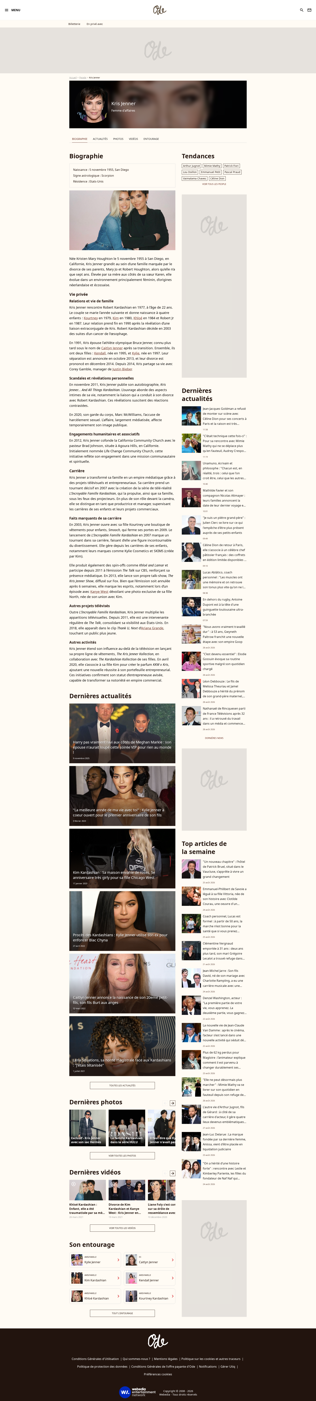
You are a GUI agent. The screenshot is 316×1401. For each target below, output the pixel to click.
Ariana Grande (152, 628)
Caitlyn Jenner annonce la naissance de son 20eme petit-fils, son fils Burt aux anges (120, 1000)
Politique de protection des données (102, 1367)
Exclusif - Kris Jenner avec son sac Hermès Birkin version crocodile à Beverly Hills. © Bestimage (86, 1140)
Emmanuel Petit (210, 172)
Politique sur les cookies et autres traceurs (210, 1359)
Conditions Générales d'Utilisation (95, 1359)
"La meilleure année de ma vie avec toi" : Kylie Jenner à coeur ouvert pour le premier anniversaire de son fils (118, 812)
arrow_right (172, 1103)
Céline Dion (217, 178)
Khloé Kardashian (96, 1298)
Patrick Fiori (231, 165)
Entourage (151, 139)
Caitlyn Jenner (112, 348)
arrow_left (165, 1103)
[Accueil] (159, 10)
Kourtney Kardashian (153, 1298)
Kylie (135, 353)
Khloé (137, 318)
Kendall (100, 353)
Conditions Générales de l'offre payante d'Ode (163, 1367)
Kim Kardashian (95, 1280)
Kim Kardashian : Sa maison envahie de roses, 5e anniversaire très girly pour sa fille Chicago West (114, 875)
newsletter (309, 10)
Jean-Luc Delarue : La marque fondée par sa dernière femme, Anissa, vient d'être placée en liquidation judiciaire (224, 1141)
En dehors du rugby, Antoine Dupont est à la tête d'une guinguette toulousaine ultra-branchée (223, 606)
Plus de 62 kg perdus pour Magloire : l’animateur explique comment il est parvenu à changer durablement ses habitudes (224, 1062)
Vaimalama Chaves (194, 178)
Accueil (73, 77)
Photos (118, 139)
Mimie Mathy (212, 165)
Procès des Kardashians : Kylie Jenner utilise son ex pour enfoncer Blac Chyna (120, 937)
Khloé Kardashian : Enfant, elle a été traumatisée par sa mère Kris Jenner (87, 1209)
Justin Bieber (122, 369)
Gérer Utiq (228, 1367)
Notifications (208, 1367)
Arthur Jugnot (191, 165)
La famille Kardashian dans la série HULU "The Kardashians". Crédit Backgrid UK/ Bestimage (126, 1140)
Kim (116, 318)
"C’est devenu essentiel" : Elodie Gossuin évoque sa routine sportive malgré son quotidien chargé (224, 661)
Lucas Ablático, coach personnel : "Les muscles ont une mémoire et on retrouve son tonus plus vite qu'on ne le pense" (224, 582)
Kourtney (91, 318)
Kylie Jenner (92, 1262)
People (82, 77)
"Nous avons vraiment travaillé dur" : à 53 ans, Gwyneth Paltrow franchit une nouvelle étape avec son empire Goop (224, 634)
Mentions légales (166, 1359)
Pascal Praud (232, 172)
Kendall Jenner (149, 1280)
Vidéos (133, 139)
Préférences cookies (158, 1374)
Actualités (100, 139)
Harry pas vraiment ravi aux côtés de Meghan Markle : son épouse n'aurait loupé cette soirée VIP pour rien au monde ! (122, 747)
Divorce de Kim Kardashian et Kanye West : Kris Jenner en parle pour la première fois (125, 1209)
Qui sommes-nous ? (136, 1359)
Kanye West (99, 591)
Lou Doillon (190, 172)
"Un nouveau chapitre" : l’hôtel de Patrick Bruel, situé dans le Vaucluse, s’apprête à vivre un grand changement (224, 869)
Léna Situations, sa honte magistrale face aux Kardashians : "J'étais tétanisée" (122, 1063)
